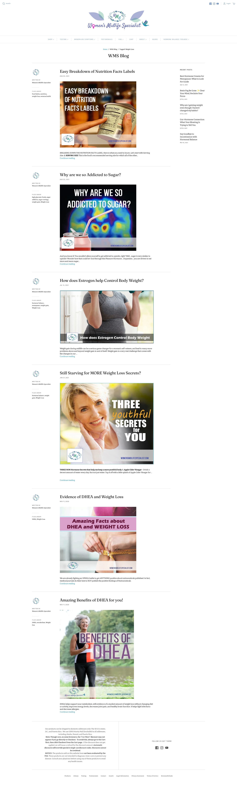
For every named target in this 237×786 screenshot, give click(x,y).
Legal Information (122, 776)
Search (8, 3)
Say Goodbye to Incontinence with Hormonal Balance (188, 137)
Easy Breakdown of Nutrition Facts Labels (97, 71)
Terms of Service (152, 776)
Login (228, 3)
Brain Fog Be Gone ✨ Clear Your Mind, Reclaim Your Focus (192, 93)
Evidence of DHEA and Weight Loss (91, 496)
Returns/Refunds (167, 776)
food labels (36, 94)
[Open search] (4, 3)
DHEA (34, 519)
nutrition (43, 94)
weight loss (36, 96)
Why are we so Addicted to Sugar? (90, 174)
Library (75, 776)
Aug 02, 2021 (64, 76)
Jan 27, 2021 (64, 378)
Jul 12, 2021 (64, 285)
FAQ (120, 39)
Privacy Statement (138, 776)
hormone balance (38, 303)
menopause (36, 305)
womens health (45, 96)
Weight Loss (45, 202)
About (142, 39)
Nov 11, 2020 (64, 501)
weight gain (36, 202)
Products (68, 776)
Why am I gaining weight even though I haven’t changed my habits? (191, 108)
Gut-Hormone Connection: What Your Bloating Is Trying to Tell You (192, 122)
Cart (131, 39)
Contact (103, 776)
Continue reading (67, 158)
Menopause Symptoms (83, 39)
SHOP (50, 39)
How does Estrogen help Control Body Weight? (102, 280)
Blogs (155, 39)
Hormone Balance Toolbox (175, 39)
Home (105, 49)
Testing (63, 39)
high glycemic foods (39, 197)
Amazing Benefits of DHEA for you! (91, 600)
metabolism (41, 622)
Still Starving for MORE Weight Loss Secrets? (100, 372)
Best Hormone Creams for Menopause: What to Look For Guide (192, 79)
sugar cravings (43, 200)
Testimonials (106, 39)
